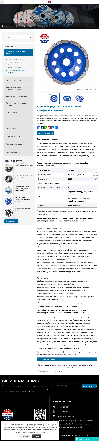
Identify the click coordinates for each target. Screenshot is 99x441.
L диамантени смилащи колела (23, 209)
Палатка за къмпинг (14, 144)
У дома (7, 26)
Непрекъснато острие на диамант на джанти (17, 66)
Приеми (36, 436)
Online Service (84, 439)
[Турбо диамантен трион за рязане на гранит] (8, 175)
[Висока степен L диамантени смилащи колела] (8, 197)
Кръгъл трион (11, 112)
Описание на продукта (45, 133)
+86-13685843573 (63, 407)
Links (64, 435)
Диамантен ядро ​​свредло (16, 96)
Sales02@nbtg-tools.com (65, 416)
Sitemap (70, 435)
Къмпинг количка (13, 152)
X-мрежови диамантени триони (33, 26)
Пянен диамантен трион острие (16, 104)
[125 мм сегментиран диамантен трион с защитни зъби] (8, 186)
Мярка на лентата (13, 136)
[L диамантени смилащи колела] (8, 209)
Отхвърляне (25, 436)
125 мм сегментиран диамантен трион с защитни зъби (22, 188)
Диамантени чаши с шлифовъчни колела (14, 88)
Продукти (15, 26)
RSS (76, 435)
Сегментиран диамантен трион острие (17, 61)
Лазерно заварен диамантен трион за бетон (24, 165)
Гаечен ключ (11, 128)
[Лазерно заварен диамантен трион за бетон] (8, 164)
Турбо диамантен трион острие (59, 26)
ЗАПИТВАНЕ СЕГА (89, 386)
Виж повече (10, 221)
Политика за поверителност (35, 432)
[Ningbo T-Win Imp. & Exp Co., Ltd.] (49, 2)
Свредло (9, 120)
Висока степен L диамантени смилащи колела (22, 199)
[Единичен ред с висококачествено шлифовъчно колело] (54, 98)
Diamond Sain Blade (13, 80)
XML (80, 435)
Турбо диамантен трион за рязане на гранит (24, 176)
